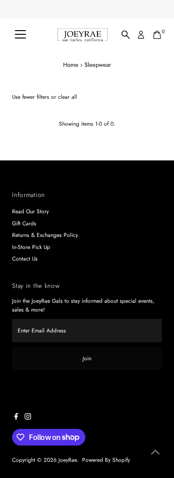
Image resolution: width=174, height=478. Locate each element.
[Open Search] (126, 35)
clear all (67, 97)
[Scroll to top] (155, 452)
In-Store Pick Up (31, 247)
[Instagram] (27, 418)
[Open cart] (157, 35)
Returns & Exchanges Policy (45, 235)
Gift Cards (24, 223)
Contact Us (25, 258)
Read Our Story (30, 211)
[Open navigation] (20, 34)
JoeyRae (67, 460)
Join (87, 358)
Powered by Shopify (106, 460)
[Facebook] (16, 418)
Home (70, 64)
